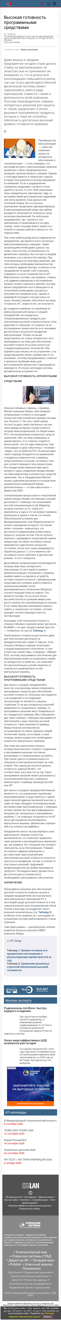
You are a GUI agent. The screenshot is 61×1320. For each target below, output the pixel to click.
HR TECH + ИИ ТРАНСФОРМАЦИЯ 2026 (28, 1159)
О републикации (40, 1200)
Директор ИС (19, 1260)
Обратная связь (45, 1197)
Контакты (25, 1200)
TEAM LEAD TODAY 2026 (18, 1130)
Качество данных (36, 1279)
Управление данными (38, 1272)
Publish (15, 1264)
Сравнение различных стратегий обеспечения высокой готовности (28, 967)
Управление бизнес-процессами (29, 1287)
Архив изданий (29, 1203)
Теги (53, 1200)
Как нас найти (11, 1200)
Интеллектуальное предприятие (29, 1283)
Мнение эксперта (18, 1000)
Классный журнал (39, 1264)
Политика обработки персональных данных (29, 1205)
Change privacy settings (29, 1208)
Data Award (14, 1272)
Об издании (30, 1197)
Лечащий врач (43, 1260)
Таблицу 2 (44, 912)
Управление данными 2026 (20, 1150)
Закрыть (47, 1316)
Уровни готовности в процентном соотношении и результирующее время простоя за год (29, 955)
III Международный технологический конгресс (30, 1120)
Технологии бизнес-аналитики (29, 1276)
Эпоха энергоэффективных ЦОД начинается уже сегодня (25, 1042)
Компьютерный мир (31, 1252)
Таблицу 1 (39, 630)
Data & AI (17, 1279)
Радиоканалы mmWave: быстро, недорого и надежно (25, 1009)
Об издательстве (14, 1197)
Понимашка (31, 1268)
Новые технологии (29, 49)
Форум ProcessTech (15, 1140)
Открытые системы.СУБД (31, 1256)
